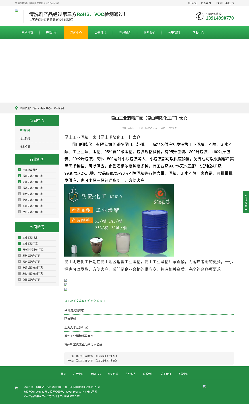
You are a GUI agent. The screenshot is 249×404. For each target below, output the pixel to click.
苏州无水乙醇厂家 (31, 205)
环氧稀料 (70, 319)
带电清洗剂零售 (74, 310)
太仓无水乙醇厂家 (31, 193)
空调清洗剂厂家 (29, 279)
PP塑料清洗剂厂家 (31, 249)
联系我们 (206, 3)
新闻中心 (76, 32)
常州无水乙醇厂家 (31, 175)
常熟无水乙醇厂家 (31, 187)
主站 (219, 3)
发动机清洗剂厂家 (31, 273)
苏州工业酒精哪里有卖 (79, 336)
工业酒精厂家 (28, 243)
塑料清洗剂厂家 (29, 255)
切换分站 (229, 3)
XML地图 (92, 391)
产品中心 (52, 32)
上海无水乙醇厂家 (31, 199)
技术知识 (25, 146)
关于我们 (192, 3)
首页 (35, 108)
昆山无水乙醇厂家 (31, 211)
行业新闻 (25, 138)
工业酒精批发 (28, 237)
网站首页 (27, 32)
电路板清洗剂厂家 (31, 267)
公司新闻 (59, 108)
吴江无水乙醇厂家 (31, 181)
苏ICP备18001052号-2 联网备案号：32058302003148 (55, 391)
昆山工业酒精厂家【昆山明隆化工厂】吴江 (96, 356)
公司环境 (100, 32)
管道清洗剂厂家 (29, 261)
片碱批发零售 (28, 169)
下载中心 (198, 32)
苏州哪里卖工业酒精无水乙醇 (83, 344)
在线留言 (125, 32)
